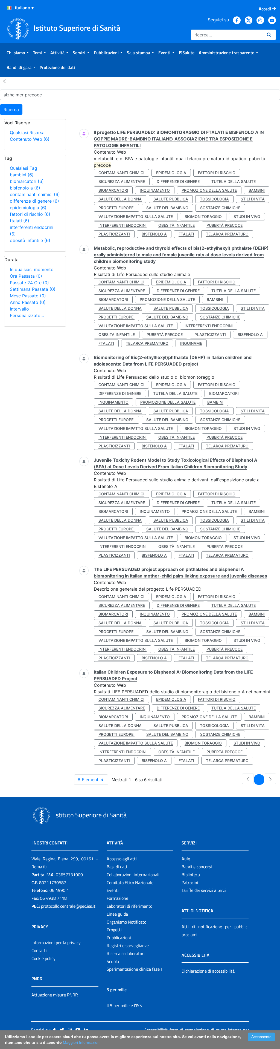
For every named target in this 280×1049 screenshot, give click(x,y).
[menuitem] (17, 52)
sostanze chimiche (220, 207)
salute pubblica (170, 199)
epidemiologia (28, 207)
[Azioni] (9, 8)
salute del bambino (167, 207)
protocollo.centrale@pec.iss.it (68, 906)
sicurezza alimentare (121, 181)
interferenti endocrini (122, 225)
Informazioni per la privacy (56, 942)
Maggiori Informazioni (81, 1042)
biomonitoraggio (203, 216)
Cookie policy (43, 958)
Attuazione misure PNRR (54, 994)
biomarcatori (27, 181)
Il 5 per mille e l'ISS (124, 1005)
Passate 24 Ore (29, 282)
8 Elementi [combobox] (89, 779)
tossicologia (214, 199)
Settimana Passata (33, 289)
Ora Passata (26, 276)
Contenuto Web (29, 139)
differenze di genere (34, 201)
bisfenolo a (25, 188)
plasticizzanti (114, 234)
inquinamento (155, 190)
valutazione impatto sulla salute (135, 216)
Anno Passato (28, 302)
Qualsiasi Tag (23, 168)
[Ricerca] (269, 34)
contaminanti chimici (35, 194)
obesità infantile (30, 240)
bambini (22, 174)
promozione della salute (209, 190)
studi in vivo (247, 216)
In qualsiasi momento (32, 269)
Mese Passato (28, 295)
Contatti (39, 950)
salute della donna (120, 199)
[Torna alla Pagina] (4, 80)
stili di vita (253, 199)
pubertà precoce (224, 225)
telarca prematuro (227, 234)
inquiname (191, 343)
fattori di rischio (30, 214)
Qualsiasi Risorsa (27, 132)
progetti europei (116, 207)
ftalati (19, 220)
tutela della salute (233, 181)
